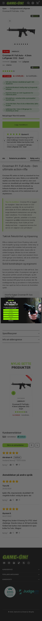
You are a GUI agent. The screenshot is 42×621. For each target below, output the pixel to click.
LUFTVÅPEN (11, 312)
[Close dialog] (40, 298)
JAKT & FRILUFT (11, 314)
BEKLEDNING (11, 316)
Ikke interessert (11, 320)
